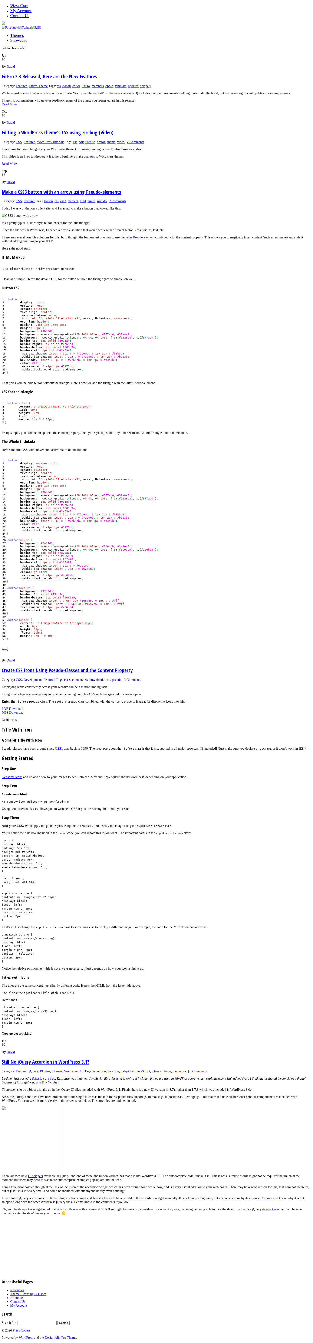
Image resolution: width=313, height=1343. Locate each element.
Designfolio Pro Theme (60, 1337)
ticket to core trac (43, 1078)
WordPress (26, 1337)
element (73, 201)
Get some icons (12, 777)
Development (33, 680)
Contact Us (19, 15)
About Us (16, 1298)
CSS (19, 142)
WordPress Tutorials (50, 142)
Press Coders (21, 1330)
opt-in (109, 86)
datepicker (127, 1071)
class (67, 680)
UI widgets (35, 1176)
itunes (91, 201)
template (120, 86)
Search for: (9, 1322)
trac (184, 1071)
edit (81, 142)
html (83, 201)
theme (111, 142)
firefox (101, 142)
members (98, 86)
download (96, 680)
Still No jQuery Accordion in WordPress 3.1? (45, 1061)
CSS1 (59, 748)
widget (144, 86)
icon (107, 680)
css (59, 86)
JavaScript (143, 1071)
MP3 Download (12, 712)
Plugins (45, 1071)
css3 (63, 201)
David (11, 66)
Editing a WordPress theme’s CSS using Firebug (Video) (57, 132)
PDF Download (12, 708)
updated (133, 86)
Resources (17, 1290)
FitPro (86, 86)
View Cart (19, 5)
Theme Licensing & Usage (28, 1294)
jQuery (33, 1071)
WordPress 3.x (74, 1071)
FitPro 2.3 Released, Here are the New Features (49, 76)
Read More (9, 104)
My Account (21, 10)
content (77, 680)
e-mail (66, 86)
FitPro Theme (38, 86)
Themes (17, 35)
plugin (166, 1071)
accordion (99, 1071)
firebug (90, 142)
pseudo (102, 201)
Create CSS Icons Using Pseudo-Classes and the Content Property (67, 670)
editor (76, 86)
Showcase (18, 40)
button (48, 201)
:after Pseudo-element (139, 237)
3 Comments (132, 680)
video (121, 142)
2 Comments (135, 142)
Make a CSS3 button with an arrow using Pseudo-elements (61, 191)
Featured (21, 86)
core (110, 1071)
